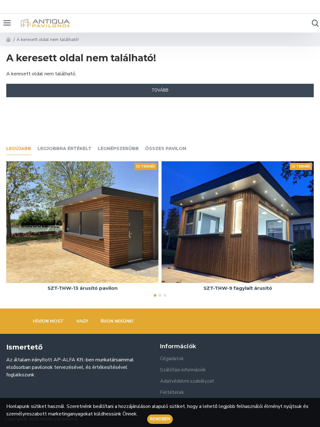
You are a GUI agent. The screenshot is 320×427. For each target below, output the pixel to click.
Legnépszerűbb (118, 148)
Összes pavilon (165, 148)
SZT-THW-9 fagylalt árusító (237, 288)
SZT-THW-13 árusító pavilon (83, 288)
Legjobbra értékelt (65, 148)
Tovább (160, 90)
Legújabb (18, 148)
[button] (155, 295)
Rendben (160, 419)
